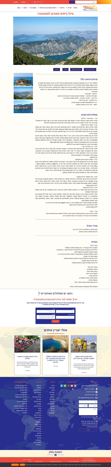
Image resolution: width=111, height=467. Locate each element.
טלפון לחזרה (71, 314)
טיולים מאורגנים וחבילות (48, 8)
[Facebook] (75, 385)
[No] (108, 464)
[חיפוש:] (86, 2)
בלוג (18, 8)
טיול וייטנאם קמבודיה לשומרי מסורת (27, 357)
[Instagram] (68, 385)
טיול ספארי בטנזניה (21, 408)
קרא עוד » (83, 372)
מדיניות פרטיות (15, 464)
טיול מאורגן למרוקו (21, 385)
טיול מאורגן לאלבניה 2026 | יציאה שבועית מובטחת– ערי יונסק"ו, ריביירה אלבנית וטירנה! (55, 359)
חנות (25, 8)
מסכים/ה (22, 464)
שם (73, 309)
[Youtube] (72, 385)
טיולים (62, 8)
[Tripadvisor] (65, 385)
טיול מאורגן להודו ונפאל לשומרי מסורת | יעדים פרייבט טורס (83, 358)
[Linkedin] (61, 385)
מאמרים (33, 8)
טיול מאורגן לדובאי (21, 395)
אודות (75, 8)
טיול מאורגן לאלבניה (20, 388)
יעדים (70, 8)
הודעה (53, 314)
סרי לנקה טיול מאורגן (20, 406)
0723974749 (39, 2)
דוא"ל (53, 309)
